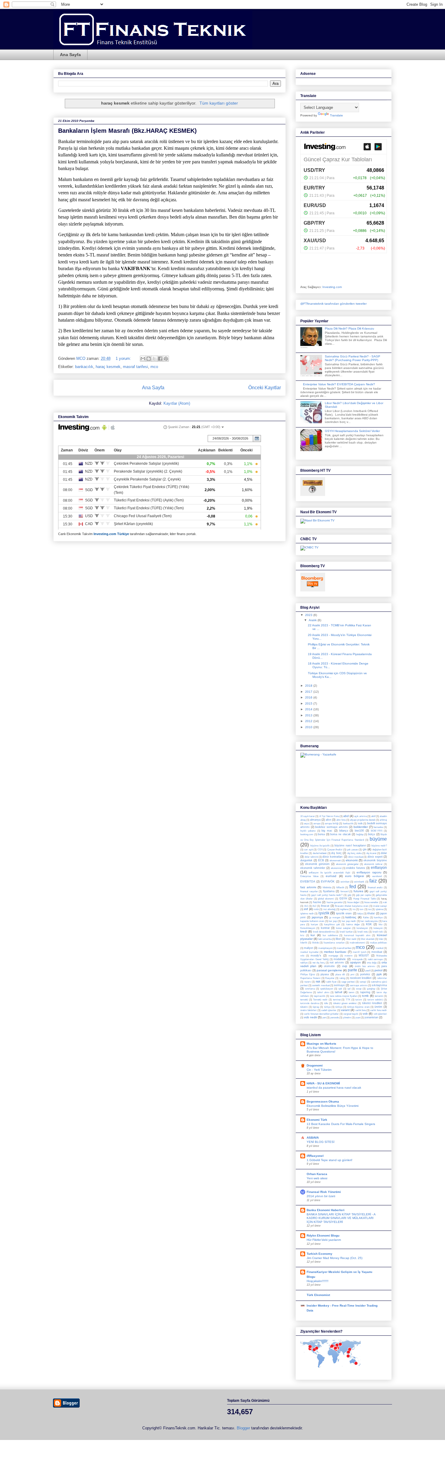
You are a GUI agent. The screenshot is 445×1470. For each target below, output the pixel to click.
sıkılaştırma (379, 985)
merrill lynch (359, 952)
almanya (315, 819)
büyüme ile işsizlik (320, 845)
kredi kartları (346, 931)
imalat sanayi (380, 906)
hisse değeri (353, 902)
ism (362, 909)
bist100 (359, 830)
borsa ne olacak (340, 834)
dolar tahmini (311, 857)
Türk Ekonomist (318, 1295)
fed (352, 886)
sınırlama (310, 988)
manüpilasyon (325, 948)
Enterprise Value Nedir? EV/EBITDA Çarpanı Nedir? (339, 384)
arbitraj (383, 820)
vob (365, 1013)
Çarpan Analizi (334, 849)
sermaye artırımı (358, 985)
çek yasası (352, 849)
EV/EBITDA (307, 881)
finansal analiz (375, 887)
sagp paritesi (348, 981)
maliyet (308, 947)
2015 (309, 703)
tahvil (338, 992)
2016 (309, 697)
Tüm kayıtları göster (218, 103)
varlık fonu (360, 1010)
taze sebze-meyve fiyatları (344, 996)
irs (354, 909)
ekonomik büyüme (375, 860)
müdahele (340, 959)
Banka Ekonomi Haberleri (325, 1210)
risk (318, 981)
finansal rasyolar (309, 891)
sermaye (339, 985)
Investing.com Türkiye (111, 534)
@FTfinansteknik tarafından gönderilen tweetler (333, 303)
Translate (336, 115)
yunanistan (371, 1017)
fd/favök (340, 887)
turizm (358, 999)
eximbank (359, 881)
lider (381, 939)
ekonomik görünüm (317, 864)
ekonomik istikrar (373, 864)
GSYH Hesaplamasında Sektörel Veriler (352, 431)
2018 (309, 685)
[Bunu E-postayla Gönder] (143, 359)
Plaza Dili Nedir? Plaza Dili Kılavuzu (349, 328)
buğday (360, 834)
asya (306, 823)
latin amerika (324, 939)
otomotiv (329, 966)
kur (313, 935)
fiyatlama (329, 891)
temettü (304, 999)
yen (324, 1017)
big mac (326, 830)
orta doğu (372, 962)
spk (340, 988)
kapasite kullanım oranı (312, 921)
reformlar (382, 978)
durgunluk (306, 860)
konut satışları (343, 928)
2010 (309, 727)
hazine (317, 902)
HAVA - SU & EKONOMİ (323, 1083)
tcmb (365, 995)
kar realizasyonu (369, 921)
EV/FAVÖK (328, 881)
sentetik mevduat (320, 985)
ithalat (371, 913)
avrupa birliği (331, 823)
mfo (302, 955)
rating (342, 978)
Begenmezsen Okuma (323, 1101)
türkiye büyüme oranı (358, 1007)
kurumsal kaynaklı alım (357, 935)
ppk (379, 974)
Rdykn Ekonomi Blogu (323, 1235)
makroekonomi (357, 942)
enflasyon (379, 868)
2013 (309, 715)
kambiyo (378, 917)
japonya (317, 917)
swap (358, 988)
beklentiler (361, 827)
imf (306, 909)
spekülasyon (326, 988)
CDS (320, 849)
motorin (348, 955)
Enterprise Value (309, 876)
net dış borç (318, 962)
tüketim (304, 1007)
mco (154, 366)
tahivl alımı (323, 992)
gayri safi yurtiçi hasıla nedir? (326, 895)
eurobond (377, 876)
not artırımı (337, 962)
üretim (378, 1006)
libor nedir (351, 939)
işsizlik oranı (344, 913)
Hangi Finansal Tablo (364, 898)
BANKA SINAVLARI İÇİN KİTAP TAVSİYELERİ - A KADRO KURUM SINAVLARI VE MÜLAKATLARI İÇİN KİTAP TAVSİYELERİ (341, 1218)
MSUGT (364, 955)
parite (352, 970)
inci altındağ (329, 909)
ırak (385, 902)
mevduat (376, 951)
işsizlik (323, 913)
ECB (321, 860)
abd (346, 816)
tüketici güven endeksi (345, 1003)
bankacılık (84, 366)
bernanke (378, 827)
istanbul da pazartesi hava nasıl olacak (334, 1087)
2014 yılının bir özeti (321, 1196)
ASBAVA (313, 1137)
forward (344, 891)
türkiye (338, 1007)
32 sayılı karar (307, 816)
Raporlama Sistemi (310, 978)
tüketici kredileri (372, 1003)
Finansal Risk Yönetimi (324, 1192)
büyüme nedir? (379, 845)
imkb (316, 909)
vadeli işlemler (328, 1010)
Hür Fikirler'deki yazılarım (324, 1239)
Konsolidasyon (307, 928)
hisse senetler (371, 902)
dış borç (336, 853)
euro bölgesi (354, 876)
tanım (351, 992)
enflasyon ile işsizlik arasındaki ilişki (329, 872)
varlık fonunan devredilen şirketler (321, 1014)
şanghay (371, 988)
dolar (384, 853)
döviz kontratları (332, 856)
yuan (357, 1017)
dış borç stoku (354, 853)
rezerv (307, 981)
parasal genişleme (329, 970)
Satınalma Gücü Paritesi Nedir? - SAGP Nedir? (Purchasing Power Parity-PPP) (352, 358)
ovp (344, 966)
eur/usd (331, 876)
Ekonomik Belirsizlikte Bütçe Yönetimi (332, 1105)
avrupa (316, 823)
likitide (315, 942)
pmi (352, 974)
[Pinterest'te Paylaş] (166, 359)
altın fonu (340, 820)
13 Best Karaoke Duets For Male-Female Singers (341, 1124)
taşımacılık (319, 996)
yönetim (347, 1017)
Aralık (313, 620)
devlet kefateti (320, 853)
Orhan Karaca (317, 1174)
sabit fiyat (331, 981)
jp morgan (334, 917)
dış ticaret (371, 853)
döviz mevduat (355, 857)
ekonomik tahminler (312, 867)
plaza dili (340, 974)
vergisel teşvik (350, 1014)
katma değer (353, 924)
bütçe (371, 834)
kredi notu (363, 931)
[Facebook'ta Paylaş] (160, 359)
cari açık (308, 849)
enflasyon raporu (369, 872)
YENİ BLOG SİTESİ (321, 1142)
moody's (316, 955)
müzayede (357, 959)
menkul (379, 948)
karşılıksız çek (332, 924)
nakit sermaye (375, 959)
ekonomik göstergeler (347, 864)
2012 (309, 721)
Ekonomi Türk (317, 1119)
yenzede (334, 1017)
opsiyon (355, 962)
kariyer (314, 924)
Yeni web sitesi (317, 1178)
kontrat (325, 927)
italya (360, 913)
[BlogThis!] (149, 359)
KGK (369, 924)
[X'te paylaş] (154, 359)
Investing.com (332, 287)
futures (358, 891)
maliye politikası (378, 942)
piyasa (325, 974)
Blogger (243, 1428)
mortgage (333, 955)
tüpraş (316, 1007)
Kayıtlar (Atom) (176, 403)
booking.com (306, 834)
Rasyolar (330, 978)
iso (369, 909)
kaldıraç (350, 917)
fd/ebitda (327, 887)
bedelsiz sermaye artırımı (331, 827)
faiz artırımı (308, 887)
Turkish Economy (319, 1253)
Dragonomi (315, 1065)
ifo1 (306, 906)
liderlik (303, 942)
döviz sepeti (375, 856)
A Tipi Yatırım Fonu (329, 816)
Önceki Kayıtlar (264, 387)
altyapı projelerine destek (362, 820)
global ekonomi (326, 898)
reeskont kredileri (361, 977)
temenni (379, 996)
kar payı (333, 921)
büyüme (378, 839)
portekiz (365, 974)
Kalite (366, 917)
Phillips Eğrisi (307, 974)
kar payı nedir (349, 921)
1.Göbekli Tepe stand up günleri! (329, 1160)
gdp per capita (363, 895)
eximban (345, 881)
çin (365, 849)
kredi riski (378, 931)
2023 (309, 615)
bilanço (343, 830)
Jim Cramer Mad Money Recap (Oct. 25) (334, 1258)
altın (328, 819)
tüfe (326, 1003)
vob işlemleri (380, 1014)
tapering (365, 992)
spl (349, 988)
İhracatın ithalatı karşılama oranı (351, 906)
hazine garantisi (335, 902)
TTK (348, 999)
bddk (360, 823)
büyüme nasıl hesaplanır (350, 845)
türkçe (327, 1007)
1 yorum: (124, 358)
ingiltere (344, 909)
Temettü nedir (320, 999)
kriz (302, 935)
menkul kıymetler (309, 952)
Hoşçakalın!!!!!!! (317, 1281)
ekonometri (335, 860)
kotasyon (378, 928)
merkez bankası (335, 951)
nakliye (304, 962)
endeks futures (355, 867)
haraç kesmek (108, 366)
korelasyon (362, 928)
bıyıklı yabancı (308, 830)
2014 (309, 709)
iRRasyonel (315, 1155)
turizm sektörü (375, 999)
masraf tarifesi (135, 366)
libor (338, 938)
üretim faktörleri (308, 1010)
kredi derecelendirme (324, 931)
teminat (337, 999)
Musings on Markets (321, 1043)
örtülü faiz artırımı (365, 966)
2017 (309, 691)
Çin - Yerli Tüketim (319, 1069)
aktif (373, 816)
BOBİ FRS (377, 830)
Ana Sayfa (70, 54)
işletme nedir (307, 913)
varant (345, 1010)
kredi (303, 931)
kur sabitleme (330, 935)
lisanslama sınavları (334, 942)
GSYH (343, 898)
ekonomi (352, 860)
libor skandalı (367, 939)
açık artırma (360, 816)
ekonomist (336, 868)
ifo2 (314, 906)
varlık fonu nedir (378, 1010)
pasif (367, 970)
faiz (373, 880)
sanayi (363, 981)
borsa (321, 834)
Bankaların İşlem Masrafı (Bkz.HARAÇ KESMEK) (127, 130)
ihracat (325, 905)
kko (380, 924)
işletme (379, 909)
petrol (378, 970)
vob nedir (310, 1017)
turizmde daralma (309, 1003)
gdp (349, 895)
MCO (81, 358)
